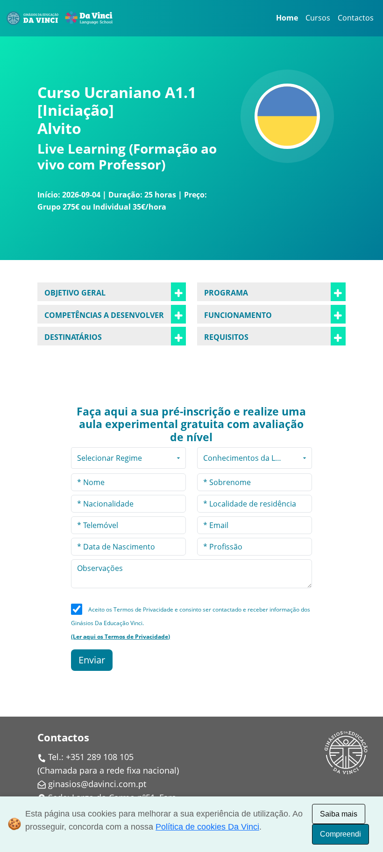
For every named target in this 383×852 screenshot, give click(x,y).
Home (287, 18)
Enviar (91, 660)
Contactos (356, 18)
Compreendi (340, 834)
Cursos (317, 18)
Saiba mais (338, 814)
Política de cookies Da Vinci (207, 826)
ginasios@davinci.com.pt (97, 783)
